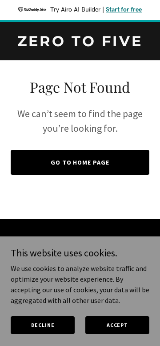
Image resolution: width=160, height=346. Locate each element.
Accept (117, 325)
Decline (43, 325)
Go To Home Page (80, 162)
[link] (80, 43)
